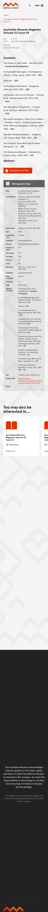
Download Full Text (18, 170)
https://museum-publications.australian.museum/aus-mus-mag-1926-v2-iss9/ (30, 380)
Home (5, 15)
